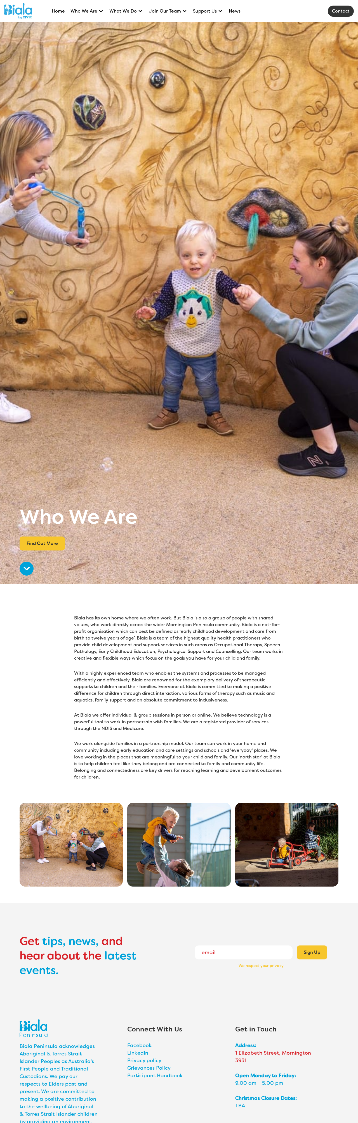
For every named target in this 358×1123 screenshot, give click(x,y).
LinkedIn (137, 1053)
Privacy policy (144, 1060)
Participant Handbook (155, 1075)
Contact (341, 11)
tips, (54, 941)
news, (84, 941)
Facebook (139, 1045)
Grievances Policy (149, 1068)
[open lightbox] (71, 845)
